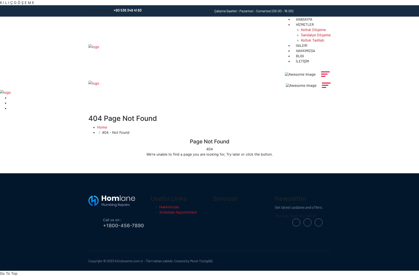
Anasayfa (304, 19)
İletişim (302, 61)
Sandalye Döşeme (316, 35)
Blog (300, 56)
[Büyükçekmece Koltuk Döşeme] (93, 46)
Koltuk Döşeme (313, 30)
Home (102, 127)
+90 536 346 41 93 (127, 10)
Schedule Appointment (178, 212)
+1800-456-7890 (123, 225)
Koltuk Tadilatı (312, 40)
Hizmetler (305, 24)
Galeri (301, 45)
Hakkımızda (305, 51)
